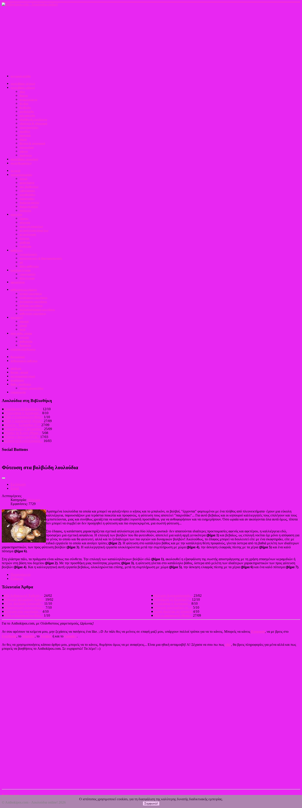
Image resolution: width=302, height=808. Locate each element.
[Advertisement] (151, 40)
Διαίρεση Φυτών (29, 202)
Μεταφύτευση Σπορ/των (33, 230)
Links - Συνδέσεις (21, 384)
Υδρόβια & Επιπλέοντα (33, 119)
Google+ (70, 636)
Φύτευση (24, 222)
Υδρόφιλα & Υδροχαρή (33, 123)
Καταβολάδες (27, 194)
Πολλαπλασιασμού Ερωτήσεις (37, 309)
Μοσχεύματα (26, 182)
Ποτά (22, 329)
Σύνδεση (16, 368)
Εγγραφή (258, 631)
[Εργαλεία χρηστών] (3, 478)
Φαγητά (24, 321)
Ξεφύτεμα (25, 246)
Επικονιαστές (27, 274)
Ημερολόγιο (18, 282)
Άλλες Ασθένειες (29, 266)
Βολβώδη (25, 107)
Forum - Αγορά (19, 372)
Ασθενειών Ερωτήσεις (32, 313)
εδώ (228, 644)
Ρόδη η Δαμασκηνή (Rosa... (23, 421)
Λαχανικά (25, 135)
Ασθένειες (17, 250)
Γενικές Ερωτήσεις (30, 293)
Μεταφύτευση (27, 234)
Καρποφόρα (26, 147)
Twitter (46, 636)
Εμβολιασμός (27, 190)
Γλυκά (23, 325)
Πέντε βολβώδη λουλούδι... (23, 603)
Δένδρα (23, 103)
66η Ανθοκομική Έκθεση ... (23, 595)
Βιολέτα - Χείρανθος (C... (22, 425)
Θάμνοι (23, 95)
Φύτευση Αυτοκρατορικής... (173, 595)
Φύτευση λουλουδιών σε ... (172, 607)
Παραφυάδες (26, 198)
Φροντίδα (16, 214)
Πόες (22, 91)
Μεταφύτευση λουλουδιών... (24, 607)
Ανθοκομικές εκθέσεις (24, 360)
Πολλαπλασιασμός (21, 174)
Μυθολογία (25, 341)
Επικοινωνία (18, 392)
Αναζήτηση (17, 380)
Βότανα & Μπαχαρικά (32, 143)
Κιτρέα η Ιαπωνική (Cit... (21, 437)
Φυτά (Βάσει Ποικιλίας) (24, 159)
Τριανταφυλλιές (28, 127)
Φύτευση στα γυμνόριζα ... (23, 611)
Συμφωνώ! (151, 803)
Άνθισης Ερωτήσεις (30, 305)
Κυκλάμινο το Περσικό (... (23, 409)
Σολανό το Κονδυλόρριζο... (23, 441)
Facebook (9, 636)
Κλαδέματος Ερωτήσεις (33, 297)
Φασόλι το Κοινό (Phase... (22, 433)
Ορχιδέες (24, 131)
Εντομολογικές (28, 254)
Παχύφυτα (25, 155)
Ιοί (21, 262)
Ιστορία (24, 337)
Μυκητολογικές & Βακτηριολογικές (40, 258)
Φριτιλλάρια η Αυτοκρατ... (22, 413)
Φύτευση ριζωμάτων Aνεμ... (24, 599)
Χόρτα (23, 139)
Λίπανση (24, 238)
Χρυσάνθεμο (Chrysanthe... (23, 429)
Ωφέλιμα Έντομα (21, 270)
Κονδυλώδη (26, 111)
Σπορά (23, 178)
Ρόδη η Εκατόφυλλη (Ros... (23, 417)
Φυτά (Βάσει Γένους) (23, 83)
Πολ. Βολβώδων (28, 186)
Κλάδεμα (24, 242)
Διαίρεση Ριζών (28, 206)
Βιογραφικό (18, 356)
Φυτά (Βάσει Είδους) (23, 87)
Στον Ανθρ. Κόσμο (21, 333)
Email (15, 488)
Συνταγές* (17, 317)
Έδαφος (23, 218)
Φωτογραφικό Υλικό (23, 376)
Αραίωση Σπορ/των (31, 226)
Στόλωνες (25, 210)
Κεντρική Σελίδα (21, 76)
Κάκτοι (23, 151)
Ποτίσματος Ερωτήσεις (33, 301)
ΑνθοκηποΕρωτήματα (24, 289)
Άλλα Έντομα (26, 278)
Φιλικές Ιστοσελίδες (31, 388)
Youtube (28, 636)
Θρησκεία (25, 345)
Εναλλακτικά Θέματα (23, 349)
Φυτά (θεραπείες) (21, 163)
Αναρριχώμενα (28, 99)
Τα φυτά (15, 170)
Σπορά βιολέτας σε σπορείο (172, 611)
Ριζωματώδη (27, 115)
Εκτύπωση (18, 484)
